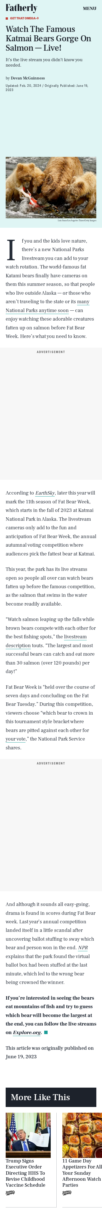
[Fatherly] (21, 8)
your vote (16, 739)
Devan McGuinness (28, 78)
